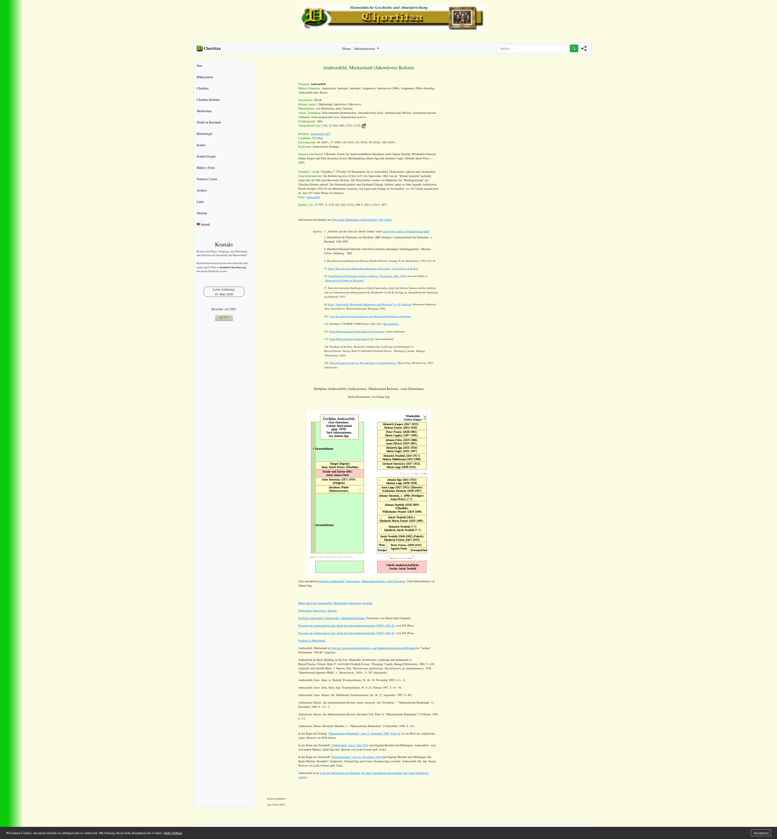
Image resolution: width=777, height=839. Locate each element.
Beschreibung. (391, 324)
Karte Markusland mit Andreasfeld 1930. (352, 339)
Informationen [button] (365, 48)
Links (200, 201)
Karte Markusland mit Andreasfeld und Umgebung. (357, 331)
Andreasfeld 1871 (320, 134)
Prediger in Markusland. (312, 640)
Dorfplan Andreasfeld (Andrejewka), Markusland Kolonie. (331, 618)
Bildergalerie (205, 77)
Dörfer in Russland (209, 122)
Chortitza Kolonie (208, 99)
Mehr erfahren (173, 833)
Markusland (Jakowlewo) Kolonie (317, 610)
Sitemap (202, 213)
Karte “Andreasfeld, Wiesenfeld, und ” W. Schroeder (370, 304)
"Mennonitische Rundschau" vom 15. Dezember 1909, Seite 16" (364, 733)
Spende (205, 224)
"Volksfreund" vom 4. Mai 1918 (349, 745)
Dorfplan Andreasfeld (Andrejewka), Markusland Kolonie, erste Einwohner (362, 581)
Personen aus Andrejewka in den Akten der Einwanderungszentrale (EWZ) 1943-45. (346, 633)
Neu (199, 65)
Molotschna (204, 111)
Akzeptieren (761, 833)
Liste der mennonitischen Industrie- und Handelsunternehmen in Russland (370, 316)
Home (346, 48)
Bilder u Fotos (206, 167)
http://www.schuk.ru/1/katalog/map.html (406, 231)
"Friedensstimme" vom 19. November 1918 (356, 757)
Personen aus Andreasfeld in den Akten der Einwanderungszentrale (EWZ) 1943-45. (347, 625)
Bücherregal (204, 133)
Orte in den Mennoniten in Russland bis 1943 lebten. (362, 219)
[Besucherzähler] (223, 317)
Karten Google (206, 156)
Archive (202, 190)
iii (363, 363)
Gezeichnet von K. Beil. (373, 268)
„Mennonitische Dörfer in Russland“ (344, 280)
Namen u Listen (207, 179)
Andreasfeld (313, 197)
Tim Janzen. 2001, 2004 (367, 276)
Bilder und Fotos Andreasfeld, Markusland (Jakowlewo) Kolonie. (335, 603)
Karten (201, 145)
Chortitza (202, 88)
